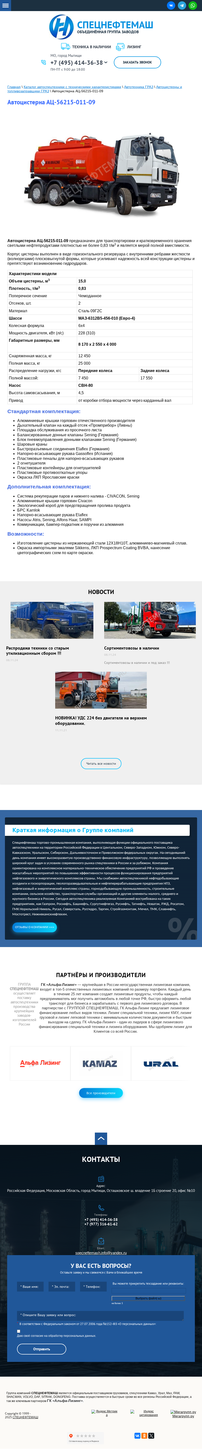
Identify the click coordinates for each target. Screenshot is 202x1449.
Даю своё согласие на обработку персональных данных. (56, 1336)
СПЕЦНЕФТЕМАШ (25, 1417)
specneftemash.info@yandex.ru (101, 1253)
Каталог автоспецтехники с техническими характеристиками (72, 87)
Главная (14, 87)
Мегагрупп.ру (183, 1416)
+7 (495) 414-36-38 (76, 62)
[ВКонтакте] (137, 1436)
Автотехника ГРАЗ (138, 87)
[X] (151, 1436)
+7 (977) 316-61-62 (101, 1224)
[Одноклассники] (144, 1436)
